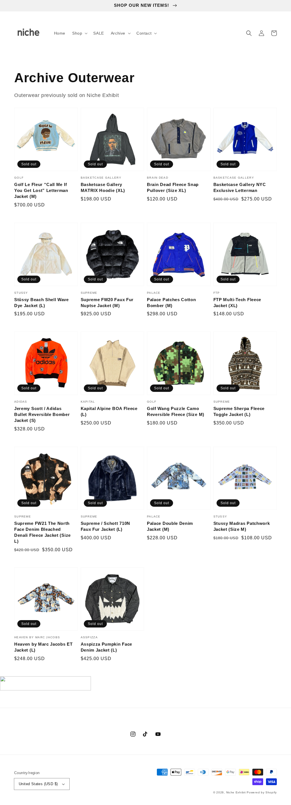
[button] (79, 33)
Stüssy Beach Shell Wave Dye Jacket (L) (41, 302)
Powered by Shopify (262, 792)
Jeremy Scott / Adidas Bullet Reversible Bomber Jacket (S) (42, 414)
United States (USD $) (38, 784)
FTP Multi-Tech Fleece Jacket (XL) (237, 302)
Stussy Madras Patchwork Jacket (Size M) (241, 526)
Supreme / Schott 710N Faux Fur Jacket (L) (105, 526)
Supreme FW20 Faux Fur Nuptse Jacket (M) (107, 302)
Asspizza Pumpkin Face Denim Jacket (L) (106, 647)
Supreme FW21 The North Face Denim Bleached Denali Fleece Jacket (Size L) (42, 532)
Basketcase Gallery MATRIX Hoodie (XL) (103, 187)
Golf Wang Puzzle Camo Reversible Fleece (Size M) (175, 411)
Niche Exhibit (236, 792)
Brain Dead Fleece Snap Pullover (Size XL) (173, 187)
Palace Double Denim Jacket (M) (170, 526)
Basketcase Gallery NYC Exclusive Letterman (239, 187)
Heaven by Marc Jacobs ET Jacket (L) (43, 647)
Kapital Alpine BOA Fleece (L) (109, 411)
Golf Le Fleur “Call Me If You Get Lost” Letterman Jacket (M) (41, 190)
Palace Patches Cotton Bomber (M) (171, 302)
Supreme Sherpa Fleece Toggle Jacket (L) (239, 411)
